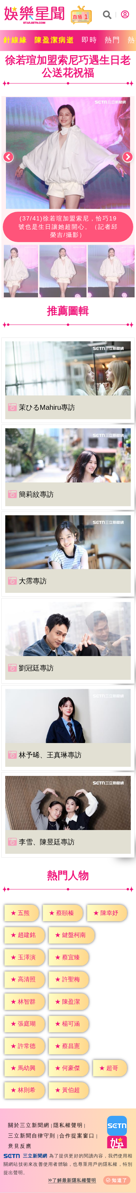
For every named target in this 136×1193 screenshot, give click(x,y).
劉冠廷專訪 (36, 668)
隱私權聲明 (68, 1125)
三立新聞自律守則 (31, 1136)
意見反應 (20, 1146)
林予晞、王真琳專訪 (50, 755)
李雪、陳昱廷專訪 (47, 842)
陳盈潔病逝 (55, 40)
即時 (90, 40)
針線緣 (15, 40)
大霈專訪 (33, 581)
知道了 (120, 1180)
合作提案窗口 (77, 1136)
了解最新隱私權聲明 (74, 1180)
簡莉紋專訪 (36, 494)
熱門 (113, 40)
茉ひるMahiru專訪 (47, 407)
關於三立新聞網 (29, 1125)
